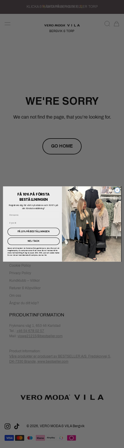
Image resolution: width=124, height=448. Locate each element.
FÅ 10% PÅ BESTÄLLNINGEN (34, 232)
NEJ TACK (33, 241)
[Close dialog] (117, 190)
